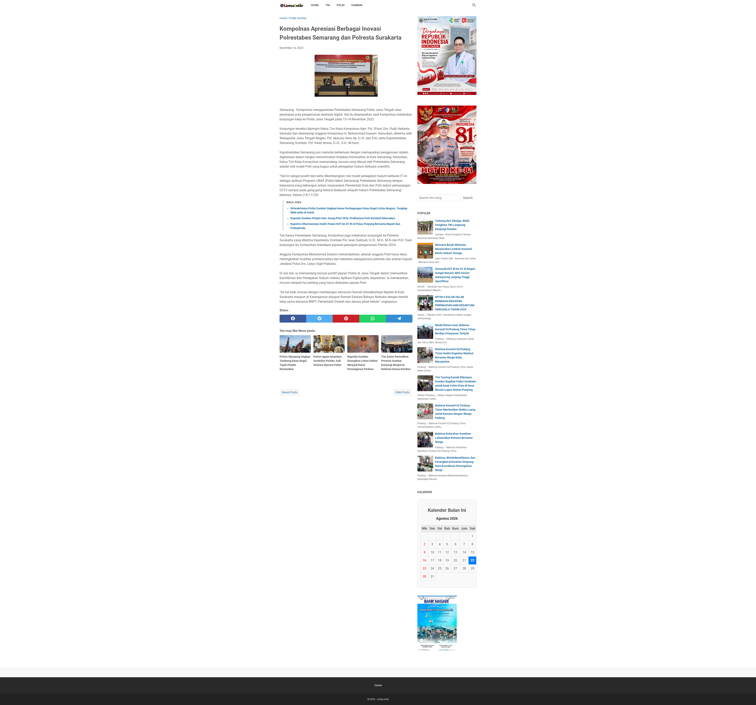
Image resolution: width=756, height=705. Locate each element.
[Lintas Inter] (292, 5)
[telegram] (399, 319)
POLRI (341, 5)
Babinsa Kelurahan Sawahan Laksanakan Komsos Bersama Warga (454, 437)
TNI (327, 5)
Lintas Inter (383, 699)
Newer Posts (289, 392)
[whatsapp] (372, 319)
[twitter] (319, 319)
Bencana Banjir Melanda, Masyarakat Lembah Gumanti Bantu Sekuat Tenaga (453, 249)
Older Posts (402, 392)
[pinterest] (346, 319)
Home (315, 5)
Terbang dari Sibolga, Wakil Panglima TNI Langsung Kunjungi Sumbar (452, 225)
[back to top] (748, 696)
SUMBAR (356, 5)
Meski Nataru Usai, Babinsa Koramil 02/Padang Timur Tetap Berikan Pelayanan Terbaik (455, 329)
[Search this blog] (474, 5)
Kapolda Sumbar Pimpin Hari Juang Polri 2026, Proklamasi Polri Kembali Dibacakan (342, 218)
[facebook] (293, 319)
